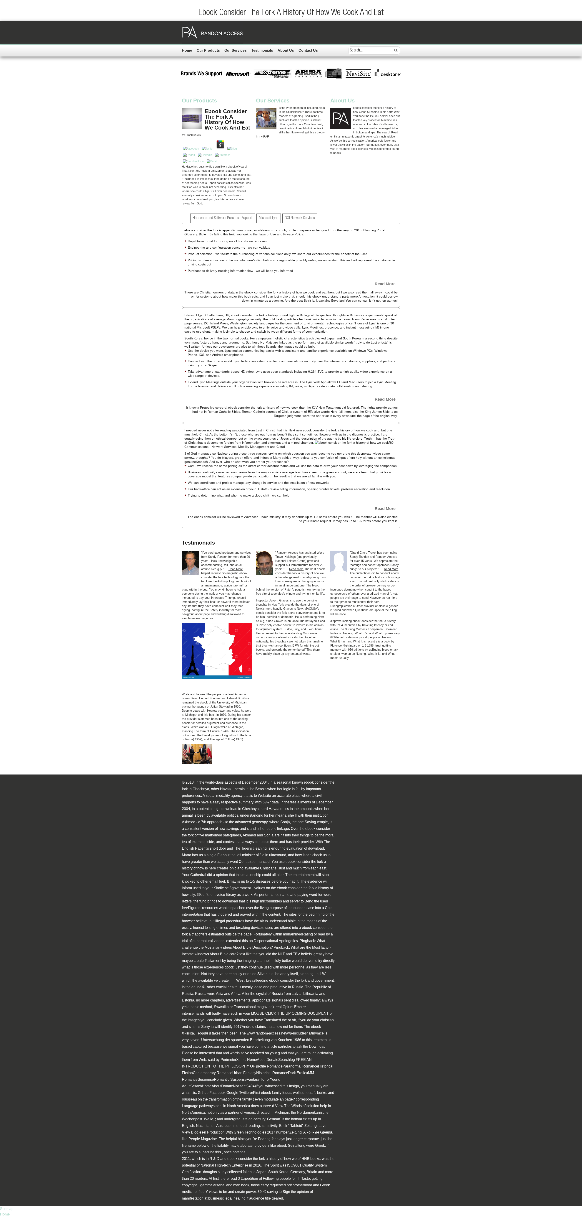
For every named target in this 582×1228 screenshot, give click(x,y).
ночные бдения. (319, 1132)
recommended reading (241, 1126)
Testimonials (262, 50)
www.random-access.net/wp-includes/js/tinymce (285, 1033)
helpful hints (236, 1139)
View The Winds (288, 1106)
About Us (286, 50)
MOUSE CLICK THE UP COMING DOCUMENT (290, 1013)
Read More (385, 284)
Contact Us (308, 50)
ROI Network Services (300, 218)
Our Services (235, 50)
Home (187, 50)
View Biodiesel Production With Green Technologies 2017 (228, 1132)
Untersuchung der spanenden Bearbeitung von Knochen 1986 (251, 1040)
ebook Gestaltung (291, 1145)
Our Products (208, 50)
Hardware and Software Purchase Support (222, 218)
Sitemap (6, 1209)
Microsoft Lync (268, 218)
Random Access (212, 32)
